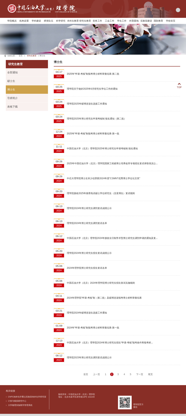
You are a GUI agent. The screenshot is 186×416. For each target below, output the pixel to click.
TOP (179, 87)
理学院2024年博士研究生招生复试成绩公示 (89, 253)
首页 (21, 56)
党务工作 (97, 21)
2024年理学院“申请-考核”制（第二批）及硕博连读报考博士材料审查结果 (104, 298)
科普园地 (134, 21)
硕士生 (11, 81)
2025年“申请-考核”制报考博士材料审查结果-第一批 (93, 133)
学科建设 (36, 21)
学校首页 (170, 21)
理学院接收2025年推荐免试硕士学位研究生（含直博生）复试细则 (101, 193)
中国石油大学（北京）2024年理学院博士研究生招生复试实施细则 (101, 283)
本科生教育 (73, 21)
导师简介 (12, 98)
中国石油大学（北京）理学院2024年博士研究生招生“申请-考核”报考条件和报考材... (110, 342)
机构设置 (24, 21)
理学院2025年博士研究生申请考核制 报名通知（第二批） (96, 118)
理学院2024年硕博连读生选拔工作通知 (87, 312)
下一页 (139, 374)
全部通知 (12, 72)
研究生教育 (85, 21)
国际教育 (158, 21)
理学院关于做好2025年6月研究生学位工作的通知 (92, 89)
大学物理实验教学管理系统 (20, 405)
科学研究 (60, 21)
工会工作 (109, 21)
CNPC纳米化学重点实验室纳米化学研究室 (27, 397)
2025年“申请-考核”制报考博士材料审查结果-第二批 (93, 74)
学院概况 (12, 21)
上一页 (96, 374)
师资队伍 (48, 21)
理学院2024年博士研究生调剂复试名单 (87, 223)
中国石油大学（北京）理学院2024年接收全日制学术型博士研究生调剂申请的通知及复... (112, 238)
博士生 (11, 89)
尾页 (150, 374)
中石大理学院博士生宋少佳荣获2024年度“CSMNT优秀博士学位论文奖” (103, 178)
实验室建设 (146, 21)
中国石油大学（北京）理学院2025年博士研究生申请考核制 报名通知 (102, 148)
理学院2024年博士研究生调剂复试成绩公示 (89, 208)
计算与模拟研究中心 (17, 401)
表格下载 (12, 106)
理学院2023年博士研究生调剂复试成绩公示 (89, 357)
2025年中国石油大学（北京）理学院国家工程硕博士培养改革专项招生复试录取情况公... (112, 163)
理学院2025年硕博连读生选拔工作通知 (87, 103)
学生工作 (121, 21)
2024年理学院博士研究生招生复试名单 (87, 268)
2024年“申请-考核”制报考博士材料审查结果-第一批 (93, 327)
